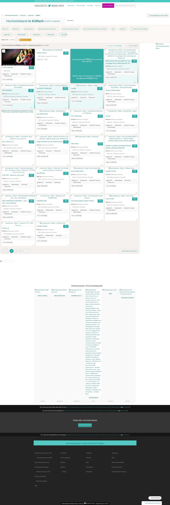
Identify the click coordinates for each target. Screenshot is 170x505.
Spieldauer (123, 29)
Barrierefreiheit (156, 498)
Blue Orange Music (77, 171)
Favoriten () (153, 503)
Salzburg (73, 407)
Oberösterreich (81, 407)
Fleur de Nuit (110, 199)
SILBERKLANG (42, 201)
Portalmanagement (117, 467)
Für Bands (90, 5)
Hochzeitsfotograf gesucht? (64, 1)
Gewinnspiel (89, 467)
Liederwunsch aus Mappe (140, 29)
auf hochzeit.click (86, 425)
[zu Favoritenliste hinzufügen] (3, 51)
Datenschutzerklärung (118, 462)
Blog (87, 462)
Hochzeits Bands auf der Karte (43, 453)
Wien (68, 407)
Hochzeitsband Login (125, 1)
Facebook (89, 453)
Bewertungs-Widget (41, 481)
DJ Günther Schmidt (127, 297)
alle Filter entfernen (26, 39)
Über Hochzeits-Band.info (42, 462)
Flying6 (73, 88)
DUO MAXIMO (7, 90)
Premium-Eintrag (65, 457)
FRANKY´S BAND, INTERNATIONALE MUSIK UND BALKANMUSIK (118, 147)
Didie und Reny (42, 295)
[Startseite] (2, 15)
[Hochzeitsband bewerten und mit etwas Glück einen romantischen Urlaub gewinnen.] (18, 112)
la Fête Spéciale (7, 67)
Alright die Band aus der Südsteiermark (50, 141)
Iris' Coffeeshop (76, 116)
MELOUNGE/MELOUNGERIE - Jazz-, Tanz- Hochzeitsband (15, 202)
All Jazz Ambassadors (113, 90)
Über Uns (97, 5)
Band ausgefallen (108, 5)
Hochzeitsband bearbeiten (119, 471)
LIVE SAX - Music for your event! (13, 175)
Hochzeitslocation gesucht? (44, 1)
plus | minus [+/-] (7, 141)
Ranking (62, 462)
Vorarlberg (126, 407)
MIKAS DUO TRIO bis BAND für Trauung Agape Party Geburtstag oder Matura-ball (118, 62)
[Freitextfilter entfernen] (130, 5)
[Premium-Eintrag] (132, 286)
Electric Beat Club (59, 295)
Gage (113, 29)
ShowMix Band (93, 397)
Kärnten (99, 407)
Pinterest (88, 457)
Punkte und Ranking (40, 476)
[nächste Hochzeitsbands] (27, 251)
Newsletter (89, 471)
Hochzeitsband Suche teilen (129, 251)
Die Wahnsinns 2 (76, 295)
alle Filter (64, 34)
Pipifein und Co (42, 53)
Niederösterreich (91, 407)
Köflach (12, 39)
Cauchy (108, 116)
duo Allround (41, 173)
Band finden (71, 5)
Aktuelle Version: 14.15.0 (101, 503)
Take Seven (75, 144)
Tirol (111, 407)
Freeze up (5, 228)
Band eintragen (80, 5)
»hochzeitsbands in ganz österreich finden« (85, 443)
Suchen (134, 5)
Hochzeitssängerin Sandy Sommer (82, 201)
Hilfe (133, 1)
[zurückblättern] (6, 57)
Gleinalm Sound (111, 171)
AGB (113, 457)
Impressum (115, 453)
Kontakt (64, 471)
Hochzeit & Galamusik (44, 88)
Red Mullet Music (42, 114)
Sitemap (62, 467)
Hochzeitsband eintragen (42, 467)
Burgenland (117, 407)
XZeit (110, 293)
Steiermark (106, 407)
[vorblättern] (30, 57)
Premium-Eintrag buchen (43, 471)
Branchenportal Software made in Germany (72, 503)
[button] (5, 251)
